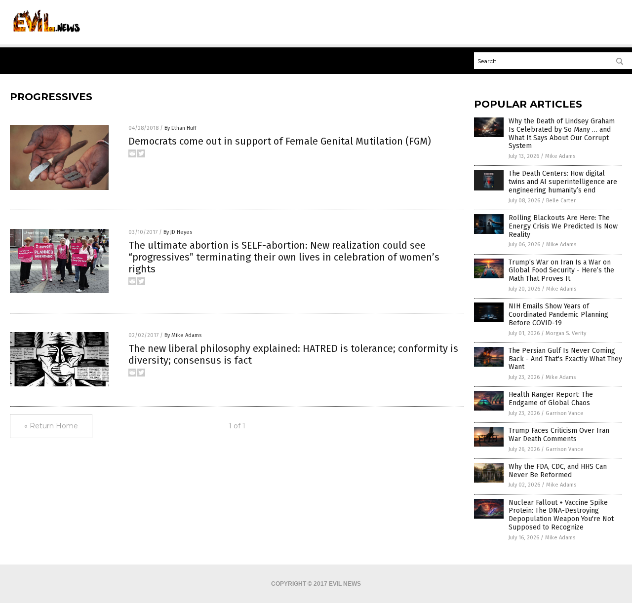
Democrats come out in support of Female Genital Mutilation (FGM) (279, 141)
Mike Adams (560, 156)
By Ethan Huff (180, 128)
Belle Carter (561, 200)
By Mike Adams (182, 335)
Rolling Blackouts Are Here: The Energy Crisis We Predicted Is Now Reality (563, 226)
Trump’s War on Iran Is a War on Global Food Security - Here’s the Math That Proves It (561, 270)
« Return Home (51, 425)
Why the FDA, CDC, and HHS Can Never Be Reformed (558, 470)
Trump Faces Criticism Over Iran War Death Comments (559, 434)
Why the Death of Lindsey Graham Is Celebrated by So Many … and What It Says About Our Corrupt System (562, 133)
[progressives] (45, 35)
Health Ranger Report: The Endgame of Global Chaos (551, 398)
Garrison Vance (565, 413)
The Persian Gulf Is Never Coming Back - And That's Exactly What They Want (565, 359)
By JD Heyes (177, 232)
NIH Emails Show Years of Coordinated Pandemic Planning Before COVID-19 (558, 314)
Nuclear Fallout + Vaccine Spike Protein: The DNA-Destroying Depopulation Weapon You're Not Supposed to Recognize (561, 514)
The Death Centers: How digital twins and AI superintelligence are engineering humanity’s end (563, 181)
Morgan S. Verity (566, 333)
